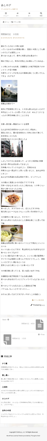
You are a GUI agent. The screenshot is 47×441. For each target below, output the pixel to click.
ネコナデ (5, 398)
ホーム (7, 22)
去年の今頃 (6, 410)
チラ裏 (4, 363)
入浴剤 (4, 387)
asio (43, 305)
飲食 (42, 300)
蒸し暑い (5, 375)
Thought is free (35, 435)
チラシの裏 (17, 22)
